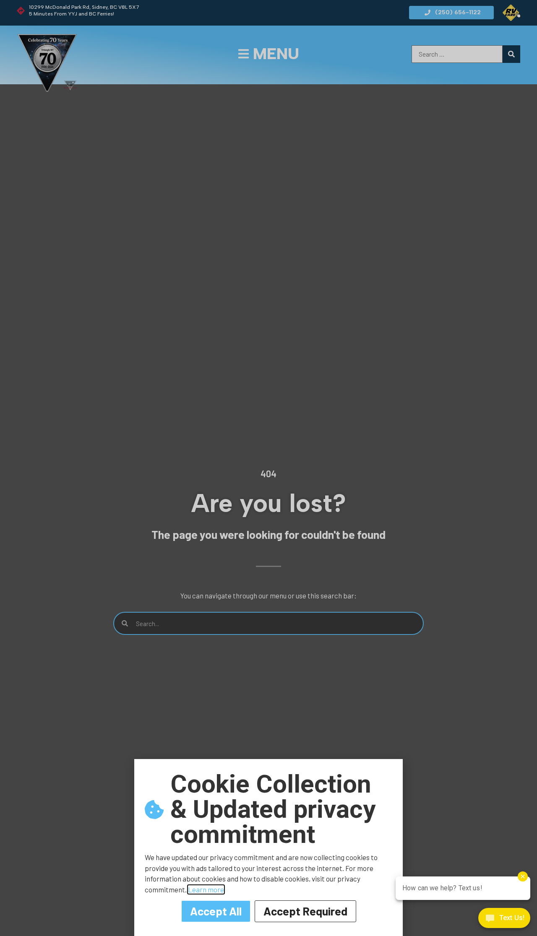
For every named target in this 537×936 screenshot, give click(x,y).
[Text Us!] (504, 919)
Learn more (206, 889)
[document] (268, 468)
